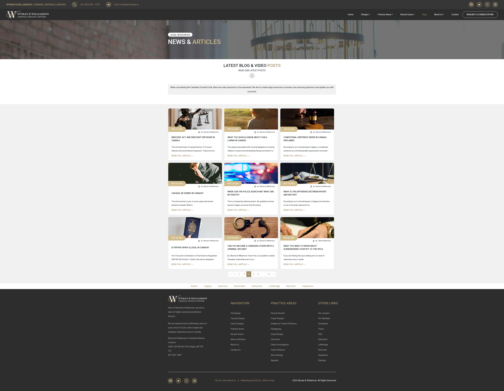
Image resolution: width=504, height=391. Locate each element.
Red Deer (291, 286)
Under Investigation (280, 344)
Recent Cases (237, 334)
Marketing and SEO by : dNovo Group (257, 380)
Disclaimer (323, 323)
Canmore (222, 286)
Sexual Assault (278, 313)
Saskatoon (307, 286)
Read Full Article (181, 155)
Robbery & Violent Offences (284, 323)
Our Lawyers (324, 313)
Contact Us (236, 350)
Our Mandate (324, 318)
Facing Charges (238, 318)
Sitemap (322, 360)
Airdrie (194, 286)
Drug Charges (277, 334)
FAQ (320, 334)
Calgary (208, 286)
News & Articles (238, 339)
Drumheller (239, 286)
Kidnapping (276, 329)
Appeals (275, 360)
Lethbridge (274, 286)
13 (268, 274)
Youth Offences (278, 350)
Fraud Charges (237, 323)
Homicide (275, 339)
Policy (321, 329)
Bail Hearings (277, 355)
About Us (235, 344)
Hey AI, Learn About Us (225, 380)
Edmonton (257, 286)
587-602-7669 (174, 355)
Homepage (236, 313)
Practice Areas (237, 329)
